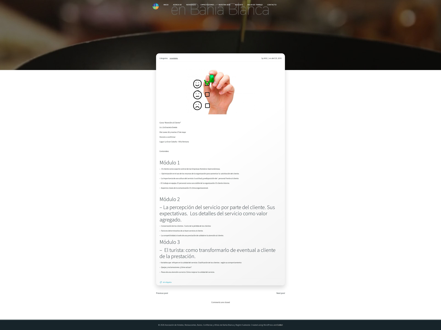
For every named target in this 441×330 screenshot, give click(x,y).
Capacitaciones (207, 5)
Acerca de (177, 5)
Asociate (239, 5)
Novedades (191, 5)
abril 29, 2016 (276, 58)
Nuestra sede (224, 5)
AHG (265, 58)
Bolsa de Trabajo (255, 5)
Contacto (271, 5)
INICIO (166, 5)
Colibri (280, 325)
